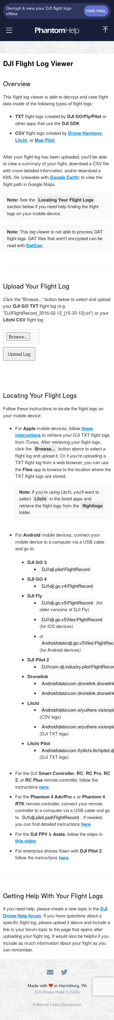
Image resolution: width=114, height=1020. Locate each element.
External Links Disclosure (57, 1004)
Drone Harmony (85, 133)
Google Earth (64, 177)
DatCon (34, 245)
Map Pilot (45, 140)
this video (25, 840)
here (44, 786)
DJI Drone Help (49, 992)
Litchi (21, 140)
